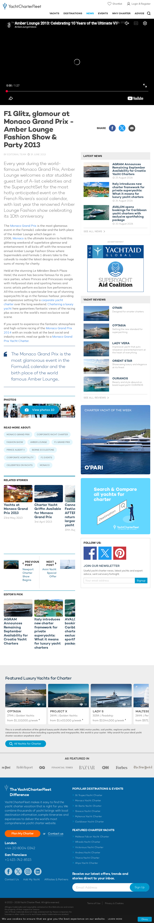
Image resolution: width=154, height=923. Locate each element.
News (90, 13)
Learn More (115, 919)
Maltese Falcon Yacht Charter (92, 836)
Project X (58, 711)
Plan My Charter (22, 833)
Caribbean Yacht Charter (89, 821)
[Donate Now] (115, 268)
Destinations (72, 13)
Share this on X (122, 128)
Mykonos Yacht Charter (88, 816)
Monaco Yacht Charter (88, 800)
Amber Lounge (38, 442)
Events (103, 13)
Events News (27, 22)
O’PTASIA (119, 325)
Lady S (98, 711)
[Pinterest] (119, 553)
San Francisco (16, 855)
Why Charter (121, 13)
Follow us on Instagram (28, 871)
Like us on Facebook (8, 871)
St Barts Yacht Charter (88, 805)
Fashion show (15, 442)
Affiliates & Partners (56, 879)
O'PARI (117, 308)
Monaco (18, 238)
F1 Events (46, 457)
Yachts (54, 13)
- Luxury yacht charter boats (22, 7)
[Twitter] (105, 553)
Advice (139, 13)
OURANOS (120, 378)
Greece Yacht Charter (88, 811)
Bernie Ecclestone (43, 449)
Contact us (55, 834)
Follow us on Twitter (18, 871)
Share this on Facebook (112, 128)
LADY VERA (121, 343)
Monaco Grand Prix (23, 226)
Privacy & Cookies (114, 903)
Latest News (92, 156)
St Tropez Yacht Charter (89, 795)
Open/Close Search (149, 13)
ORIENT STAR (122, 361)
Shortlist (117, 3)
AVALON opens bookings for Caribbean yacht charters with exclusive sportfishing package (129, 213)
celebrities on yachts (19, 465)
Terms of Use (93, 903)
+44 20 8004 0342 (20, 848)
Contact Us (12, 879)
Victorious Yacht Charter (89, 847)
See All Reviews (95, 397)
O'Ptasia (14, 711)
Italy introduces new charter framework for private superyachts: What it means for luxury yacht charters (128, 190)
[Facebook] (90, 553)
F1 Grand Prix (62, 442)
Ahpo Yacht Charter (86, 863)
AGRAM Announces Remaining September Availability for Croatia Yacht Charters (129, 169)
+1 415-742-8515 (18, 859)
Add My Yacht (31, 879)
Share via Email (131, 128)
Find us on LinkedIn (38, 871)
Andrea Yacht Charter (87, 852)
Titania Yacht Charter (87, 857)
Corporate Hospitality (20, 457)
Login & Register (141, 3)
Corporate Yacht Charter (52, 434)
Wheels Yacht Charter (87, 841)
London (10, 843)
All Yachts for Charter (27, 743)
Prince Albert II (16, 449)
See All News (93, 231)
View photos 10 (43, 410)
